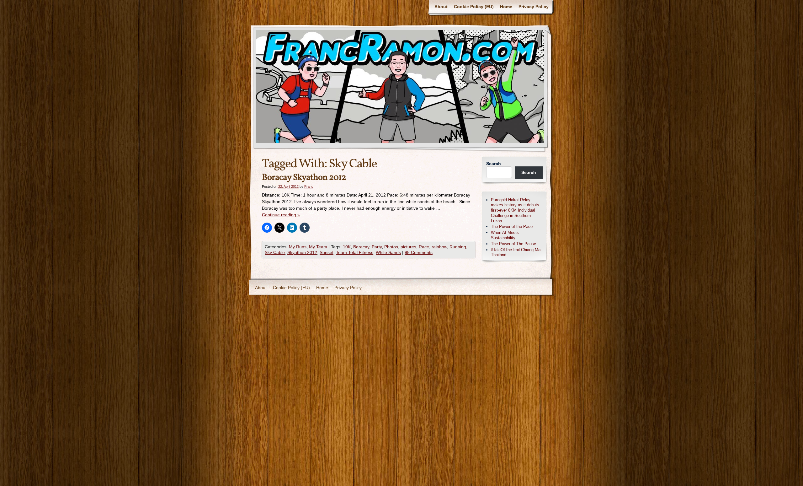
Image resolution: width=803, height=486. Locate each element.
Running (457, 246)
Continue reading (281, 214)
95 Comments (419, 252)
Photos (391, 246)
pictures (408, 246)
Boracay (361, 246)
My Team (318, 246)
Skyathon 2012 (302, 252)
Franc (308, 186)
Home (506, 6)
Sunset (326, 252)
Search (493, 163)
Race (424, 246)
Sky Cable (275, 252)
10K (347, 246)
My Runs (297, 246)
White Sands (388, 252)
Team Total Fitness (354, 252)
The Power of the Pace (512, 226)
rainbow (439, 246)
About (441, 6)
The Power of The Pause (513, 243)
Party (377, 246)
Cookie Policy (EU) (474, 6)
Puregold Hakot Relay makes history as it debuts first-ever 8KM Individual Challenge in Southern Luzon (515, 210)
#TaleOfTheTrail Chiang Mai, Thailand (517, 252)
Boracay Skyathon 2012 (304, 177)
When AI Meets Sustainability (505, 235)
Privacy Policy (533, 6)
